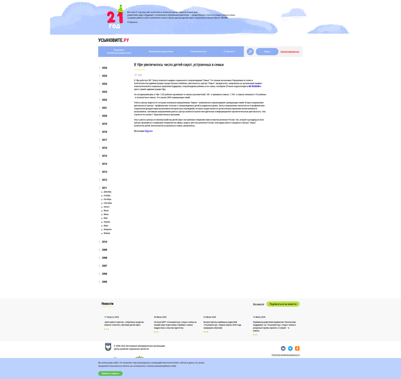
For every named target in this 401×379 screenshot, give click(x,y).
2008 (104, 257)
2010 (104, 241)
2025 (104, 75)
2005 (104, 281)
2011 (104, 187)
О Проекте (132, 22)
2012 (104, 179)
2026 (104, 67)
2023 (104, 91)
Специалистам (198, 51)
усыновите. (113, 40)
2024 (104, 83)
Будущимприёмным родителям (119, 51)
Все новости (258, 304)
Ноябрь (107, 195)
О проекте (229, 51)
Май (105, 217)
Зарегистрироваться (289, 51)
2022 (104, 99)
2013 (104, 171)
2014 (104, 163)
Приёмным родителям (161, 51)
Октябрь (107, 199)
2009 (104, 249)
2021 (104, 107)
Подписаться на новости (283, 304)
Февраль (108, 229)
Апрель (107, 221)
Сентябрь (108, 202)
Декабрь (108, 191)
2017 (104, 139)
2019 (104, 123)
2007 (104, 265)
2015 (104, 155)
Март (106, 225)
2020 (104, 115)
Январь (107, 233)
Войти (267, 51)
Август (107, 206)
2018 (104, 131)
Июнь (106, 214)
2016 (104, 147)
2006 (104, 273)
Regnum (149, 131)
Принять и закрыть (110, 373)
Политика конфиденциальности (286, 354)
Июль (106, 210)
